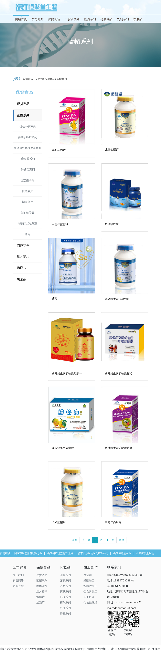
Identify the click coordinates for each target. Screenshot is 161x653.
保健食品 (54, 19)
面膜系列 (65, 580)
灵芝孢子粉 (27, 180)
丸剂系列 (123, 19)
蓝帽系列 (62, 79)
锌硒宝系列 (27, 169)
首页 (40, 79)
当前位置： (29, 79)
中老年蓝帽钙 (60, 224)
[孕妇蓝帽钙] (71, 489)
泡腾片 (21, 268)
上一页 (86, 539)
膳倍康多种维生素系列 (27, 148)
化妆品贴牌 (90, 602)
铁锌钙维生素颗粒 (63, 448)
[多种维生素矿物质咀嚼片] (71, 340)
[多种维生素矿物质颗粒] (124, 340)
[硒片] (71, 265)
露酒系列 (90, 19)
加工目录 (88, 597)
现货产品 (23, 103)
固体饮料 (23, 245)
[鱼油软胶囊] (124, 191)
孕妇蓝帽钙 (59, 522)
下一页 (110, 539)
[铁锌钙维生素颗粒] (71, 414)
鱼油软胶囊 (27, 212)
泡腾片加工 (90, 586)
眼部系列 (65, 607)
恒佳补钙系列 (27, 126)
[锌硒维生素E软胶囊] (124, 265)
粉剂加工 (88, 580)
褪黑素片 (27, 191)
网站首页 (21, 19)
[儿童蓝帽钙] (124, 116)
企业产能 (18, 586)
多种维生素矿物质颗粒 (118, 373)
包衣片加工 (90, 591)
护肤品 (138, 19)
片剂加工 (88, 575)
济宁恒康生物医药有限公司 (93, 553)
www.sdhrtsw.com (127, 602)
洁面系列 (65, 586)
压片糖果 (23, 256)
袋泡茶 (21, 279)
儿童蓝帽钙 (112, 149)
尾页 (121, 539)
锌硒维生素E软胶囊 (117, 299)
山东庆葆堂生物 (145, 553)
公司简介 (37, 19)
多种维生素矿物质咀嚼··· (67, 373)
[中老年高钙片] (124, 489)
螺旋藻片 (27, 201)
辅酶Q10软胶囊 (28, 223)
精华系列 (65, 602)
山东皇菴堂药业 (122, 553)
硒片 (27, 234)
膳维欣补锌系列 (27, 137)
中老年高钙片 (113, 522)
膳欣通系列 (27, 158)
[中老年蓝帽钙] (71, 191)
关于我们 (18, 575)
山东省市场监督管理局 (60, 553)
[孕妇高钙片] (71, 116)
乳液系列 (65, 597)
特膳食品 (106, 19)
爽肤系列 (65, 591)
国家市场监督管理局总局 (28, 553)
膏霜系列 (65, 613)
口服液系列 (72, 19)
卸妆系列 (65, 575)
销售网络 (18, 580)
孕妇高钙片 (59, 150)
